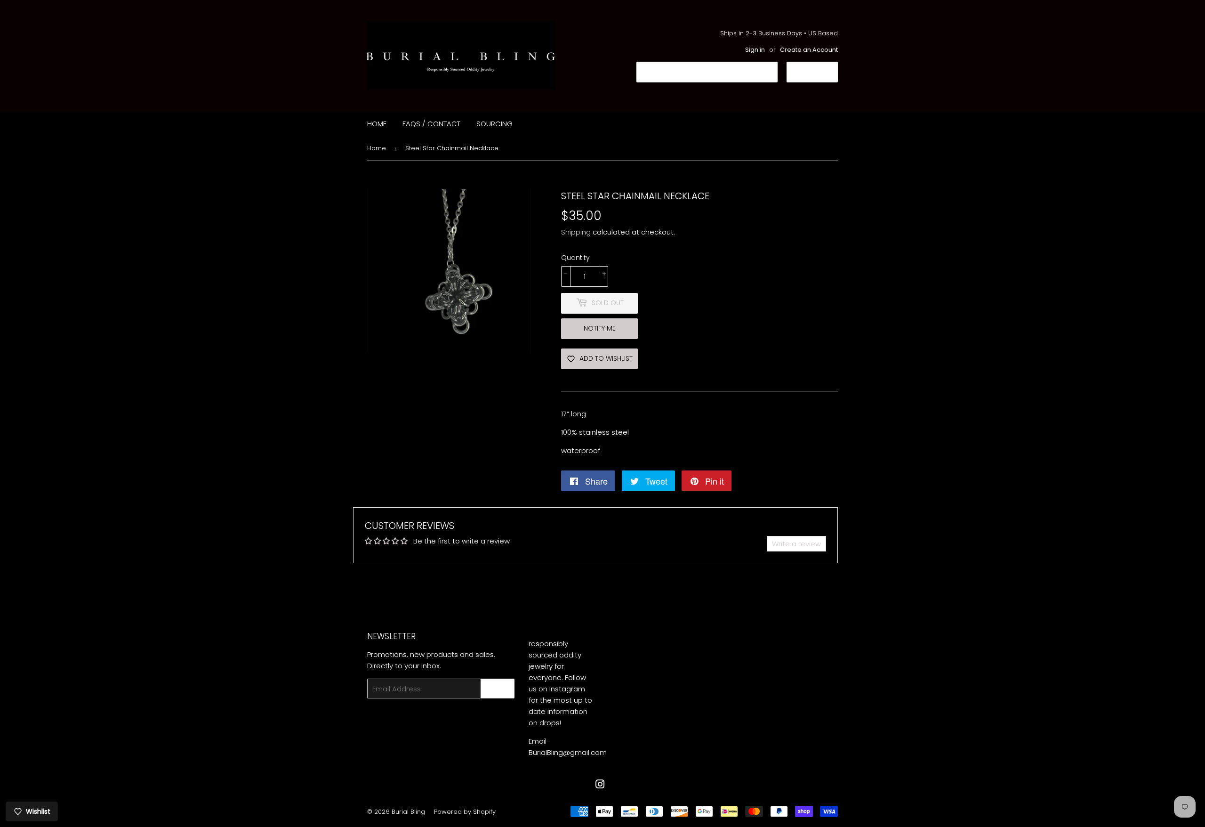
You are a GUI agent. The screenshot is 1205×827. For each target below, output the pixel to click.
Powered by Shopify (465, 811)
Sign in (755, 50)
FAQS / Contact (431, 124)
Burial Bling (408, 811)
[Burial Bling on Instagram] (600, 785)
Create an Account (809, 50)
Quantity (575, 257)
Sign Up (497, 689)
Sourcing (494, 124)
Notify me (600, 328)
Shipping (576, 232)
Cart (819, 71)
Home (376, 124)
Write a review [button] (796, 544)
